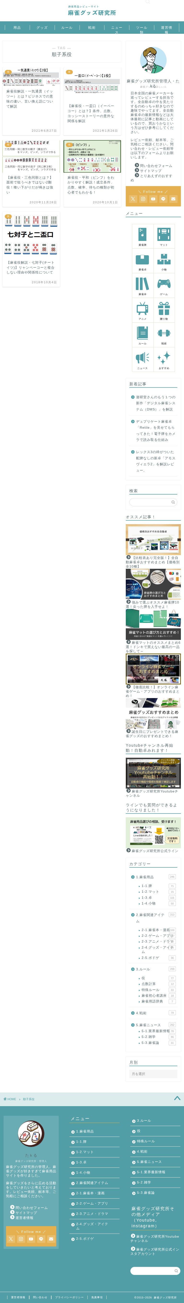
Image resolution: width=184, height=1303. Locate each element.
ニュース (117, 28)
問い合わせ (40, 1297)
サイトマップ (151, 171)
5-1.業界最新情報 (157, 1031)
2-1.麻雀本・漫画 (158, 930)
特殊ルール (157, 990)
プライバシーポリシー (69, 1297)
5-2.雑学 (157, 1037)
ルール (67, 27)
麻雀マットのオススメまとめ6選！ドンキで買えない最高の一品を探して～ (153, 647)
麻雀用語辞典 (157, 1001)
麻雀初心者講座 (157, 995)
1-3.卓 (158, 897)
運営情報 (166, 28)
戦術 (92, 27)
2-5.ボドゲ (157, 958)
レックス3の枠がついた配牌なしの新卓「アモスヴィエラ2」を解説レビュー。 (156, 461)
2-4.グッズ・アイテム (158, 950)
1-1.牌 (157, 886)
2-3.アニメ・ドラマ (158, 941)
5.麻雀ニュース (155, 1025)
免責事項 (97, 1297)
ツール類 (142, 28)
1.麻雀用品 (155, 877)
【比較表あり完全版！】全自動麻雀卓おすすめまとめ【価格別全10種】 (153, 562)
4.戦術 (154, 1013)
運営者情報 (25, 1218)
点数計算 (157, 984)
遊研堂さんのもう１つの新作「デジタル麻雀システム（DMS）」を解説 (156, 403)
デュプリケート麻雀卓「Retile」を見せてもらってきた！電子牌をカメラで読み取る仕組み (156, 431)
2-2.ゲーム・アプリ (158, 936)
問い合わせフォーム (156, 166)
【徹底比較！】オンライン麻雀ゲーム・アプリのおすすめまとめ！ (153, 691)
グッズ (42, 27)
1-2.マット (157, 891)
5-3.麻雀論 (157, 1043)
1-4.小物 (157, 903)
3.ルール (155, 969)
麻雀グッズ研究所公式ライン (155, 851)
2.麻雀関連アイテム (155, 918)
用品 (17, 27)
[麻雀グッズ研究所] (92, 16)
